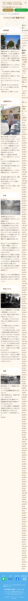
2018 (24, 46)
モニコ (24, 115)
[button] (25, 2)
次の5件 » (3, 417)
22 (22, 40)
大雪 (4, 196)
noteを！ (24, 55)
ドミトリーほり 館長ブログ (13, 13)
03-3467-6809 (7, 7)
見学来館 (6, 30)
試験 (4, 371)
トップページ (3, 13)
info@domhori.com (16, 594)
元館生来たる (7, 101)
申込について (7, 289)
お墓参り (24, 118)
